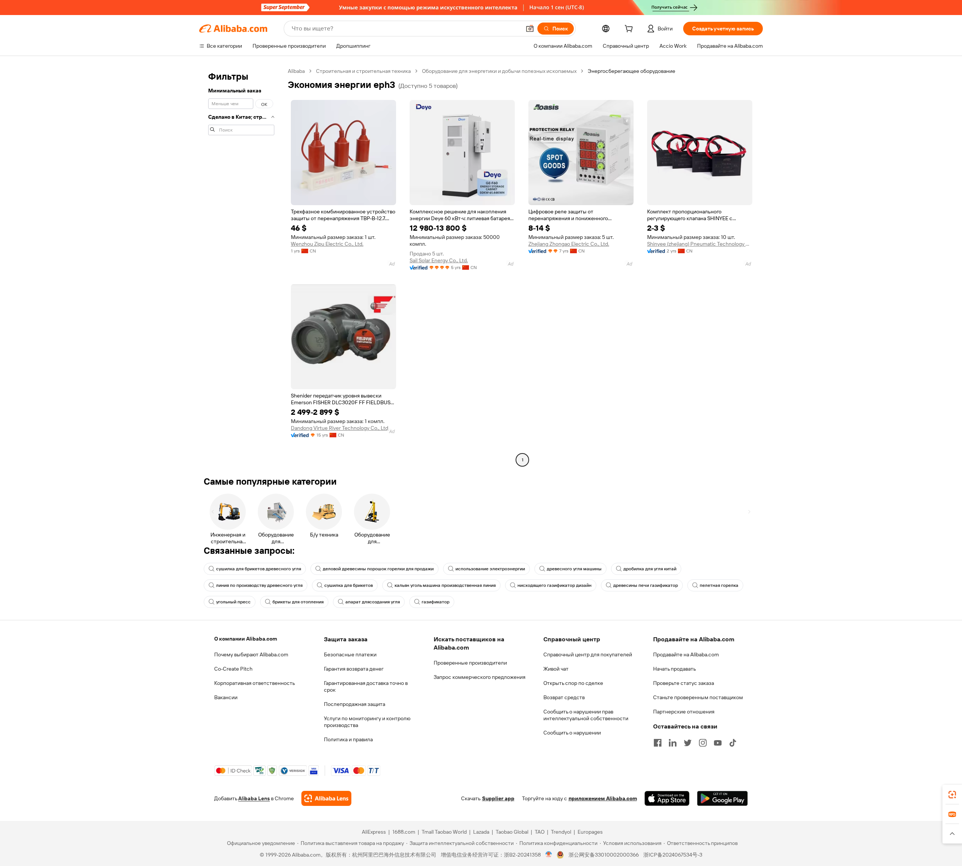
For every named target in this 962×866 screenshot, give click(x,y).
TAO (540, 832)
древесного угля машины (574, 568)
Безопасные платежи (350, 654)
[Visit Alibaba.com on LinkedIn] (672, 742)
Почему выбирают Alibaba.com (251, 654)
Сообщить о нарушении (572, 733)
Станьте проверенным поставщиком (698, 697)
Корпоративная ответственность (254, 683)
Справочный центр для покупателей (587, 654)
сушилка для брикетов (348, 585)
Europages (590, 832)
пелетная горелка (719, 585)
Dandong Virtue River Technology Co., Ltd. (340, 428)
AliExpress (374, 832)
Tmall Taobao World (444, 832)
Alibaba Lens (254, 798)
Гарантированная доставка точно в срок (366, 686)
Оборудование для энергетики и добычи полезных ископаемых (499, 71)
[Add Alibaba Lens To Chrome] (326, 798)
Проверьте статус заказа (683, 683)
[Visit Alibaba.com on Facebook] (657, 742)
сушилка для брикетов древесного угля (258, 568)
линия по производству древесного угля (259, 585)
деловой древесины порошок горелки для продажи (378, 568)
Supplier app (498, 798)
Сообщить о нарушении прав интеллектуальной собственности (585, 715)
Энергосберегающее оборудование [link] (631, 71)
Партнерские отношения (683, 712)
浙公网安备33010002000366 (604, 855)
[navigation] (241, 266)
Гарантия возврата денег (354, 669)
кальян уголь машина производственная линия (445, 585)
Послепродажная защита (354, 704)
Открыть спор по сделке (573, 683)
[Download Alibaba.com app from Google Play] (722, 798)
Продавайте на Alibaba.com (686, 654)
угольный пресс (233, 602)
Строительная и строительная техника (363, 71)
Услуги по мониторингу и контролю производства (367, 721)
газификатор (435, 602)
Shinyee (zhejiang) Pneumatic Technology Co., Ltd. (699, 244)
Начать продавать (674, 669)
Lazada (481, 832)
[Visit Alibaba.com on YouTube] (717, 742)
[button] (529, 28)
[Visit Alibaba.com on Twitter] (687, 742)
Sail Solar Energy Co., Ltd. (439, 260)
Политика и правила (348, 739)
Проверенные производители (470, 663)
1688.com (403, 832)
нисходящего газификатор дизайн (554, 585)
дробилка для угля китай (649, 568)
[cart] (630, 30)
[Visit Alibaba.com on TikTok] (732, 742)
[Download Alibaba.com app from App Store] (667, 798)
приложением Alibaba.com (603, 798)
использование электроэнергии (490, 568)
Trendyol (561, 832)
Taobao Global (512, 832)
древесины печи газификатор (645, 585)
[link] (952, 794)
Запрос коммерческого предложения (479, 677)
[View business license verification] (548, 854)
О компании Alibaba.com (245, 639)
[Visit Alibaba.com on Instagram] (702, 742)
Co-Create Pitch (233, 669)
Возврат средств (564, 697)
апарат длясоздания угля (372, 602)
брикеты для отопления (298, 602)
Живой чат (556, 669)
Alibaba (296, 71)
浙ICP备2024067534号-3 (672, 855)
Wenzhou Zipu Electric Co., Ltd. (327, 244)
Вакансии (225, 697)
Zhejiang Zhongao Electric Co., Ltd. (568, 244)
